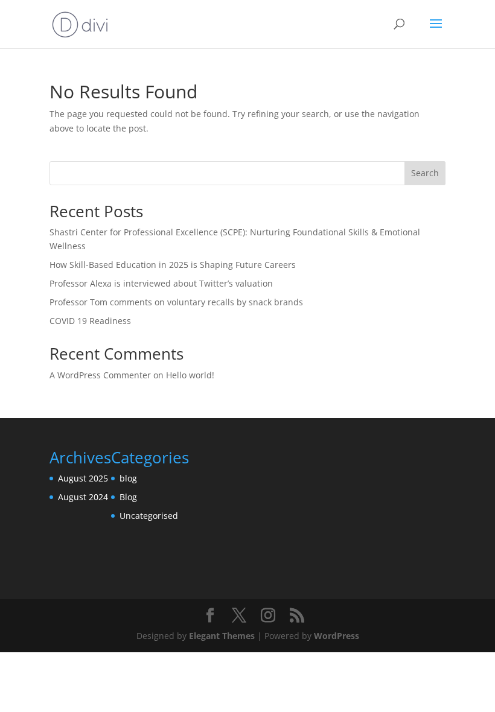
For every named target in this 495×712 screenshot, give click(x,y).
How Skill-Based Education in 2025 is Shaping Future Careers (173, 264)
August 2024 (83, 497)
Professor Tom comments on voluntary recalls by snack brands (176, 302)
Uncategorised (149, 515)
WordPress (336, 635)
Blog (128, 497)
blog (128, 478)
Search (425, 173)
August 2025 (83, 478)
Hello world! (190, 375)
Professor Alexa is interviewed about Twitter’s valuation (161, 283)
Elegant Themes (222, 635)
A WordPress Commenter (100, 375)
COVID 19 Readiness (90, 320)
